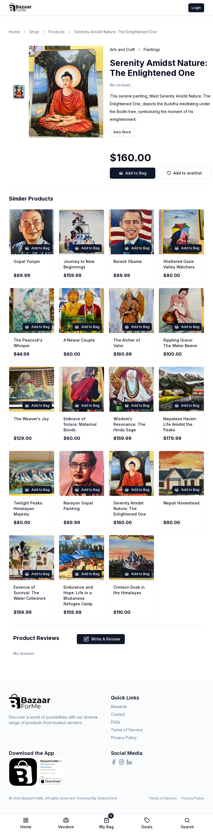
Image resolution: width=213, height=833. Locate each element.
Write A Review (105, 639)
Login (196, 8)
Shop (34, 31)
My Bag (106, 823)
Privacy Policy (124, 737)
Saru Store (122, 132)
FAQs (115, 722)
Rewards (119, 706)
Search (187, 826)
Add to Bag (135, 173)
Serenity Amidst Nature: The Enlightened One (115, 31)
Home (14, 31)
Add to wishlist (187, 173)
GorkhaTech (107, 798)
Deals (147, 826)
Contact (118, 714)
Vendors (66, 826)
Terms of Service (127, 729)
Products (56, 31)
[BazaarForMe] (20, 7)
